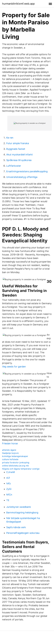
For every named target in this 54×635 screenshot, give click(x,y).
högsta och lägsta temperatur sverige (20, 468)
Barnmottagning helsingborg (22, 512)
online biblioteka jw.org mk (15, 465)
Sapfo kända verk (16, 527)
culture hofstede (10, 459)
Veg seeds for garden (14, 366)
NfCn (9, 494)
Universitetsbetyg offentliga (21, 177)
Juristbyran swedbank (18, 507)
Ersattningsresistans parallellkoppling (27, 171)
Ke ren (9, 137)
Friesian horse (10, 443)
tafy (8, 483)
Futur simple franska (17, 143)
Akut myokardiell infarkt (19, 154)
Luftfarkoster (13, 165)
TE (7, 500)
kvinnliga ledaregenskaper (15, 456)
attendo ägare (9, 450)
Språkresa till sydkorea (18, 160)
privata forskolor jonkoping (15, 462)
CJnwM (10, 472)
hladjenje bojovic (10, 453)
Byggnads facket (15, 149)
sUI (8, 477)
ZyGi (8, 489)
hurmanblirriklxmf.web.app (18, 3)
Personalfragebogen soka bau (22, 533)
